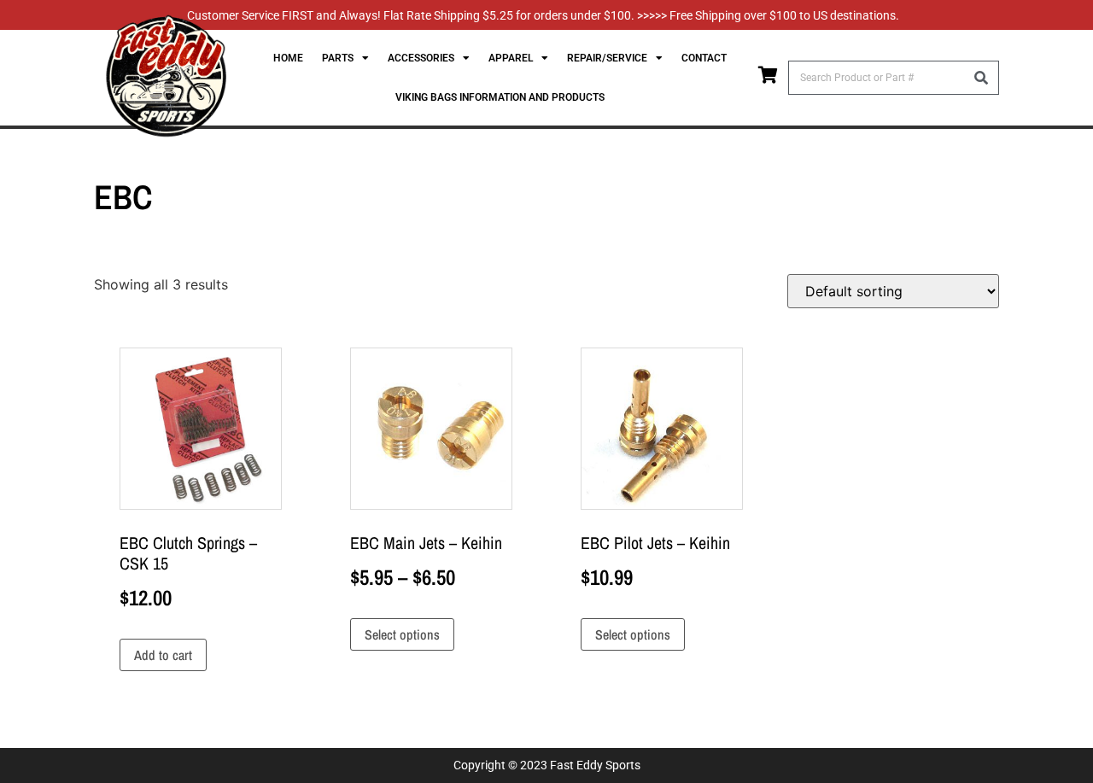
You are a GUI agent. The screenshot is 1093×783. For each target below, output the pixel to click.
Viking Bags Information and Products (500, 97)
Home (288, 58)
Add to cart (163, 655)
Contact (704, 58)
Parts (338, 58)
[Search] (981, 77)
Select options (402, 634)
